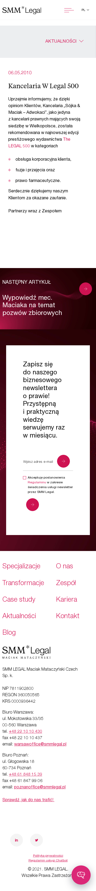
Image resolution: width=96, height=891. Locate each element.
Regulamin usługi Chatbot (48, 860)
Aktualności (61, 41)
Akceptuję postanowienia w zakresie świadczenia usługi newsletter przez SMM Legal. (50, 485)
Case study (18, 600)
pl (84, 10)
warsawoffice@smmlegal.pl (40, 745)
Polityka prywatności (48, 855)
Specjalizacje (21, 567)
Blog (9, 633)
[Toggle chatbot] (81, 875)
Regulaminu (37, 482)
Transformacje (23, 583)
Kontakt (67, 616)
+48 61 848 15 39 (25, 775)
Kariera (66, 600)
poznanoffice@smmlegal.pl (40, 787)
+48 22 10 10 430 (25, 732)
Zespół (66, 583)
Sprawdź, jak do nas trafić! (28, 800)
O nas (64, 567)
